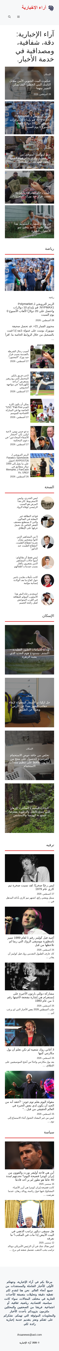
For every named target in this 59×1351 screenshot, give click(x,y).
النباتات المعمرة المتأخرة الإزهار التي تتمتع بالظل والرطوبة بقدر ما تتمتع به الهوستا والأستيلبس (29, 811)
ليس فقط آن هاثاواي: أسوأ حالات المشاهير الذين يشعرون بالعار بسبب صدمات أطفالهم (26, 562)
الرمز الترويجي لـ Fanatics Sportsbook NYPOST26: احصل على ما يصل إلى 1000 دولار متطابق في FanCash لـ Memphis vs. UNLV (17, 463)
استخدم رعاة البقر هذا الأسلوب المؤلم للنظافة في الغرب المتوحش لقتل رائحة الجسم (25, 598)
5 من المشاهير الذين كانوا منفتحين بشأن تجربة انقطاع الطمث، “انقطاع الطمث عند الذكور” (27, 542)
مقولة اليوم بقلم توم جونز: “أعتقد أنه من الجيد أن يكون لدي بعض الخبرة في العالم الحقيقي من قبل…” (29, 1105)
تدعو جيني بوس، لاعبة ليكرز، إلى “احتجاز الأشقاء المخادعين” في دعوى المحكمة (17, 436)
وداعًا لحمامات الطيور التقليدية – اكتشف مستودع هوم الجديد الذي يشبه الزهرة (29, 653)
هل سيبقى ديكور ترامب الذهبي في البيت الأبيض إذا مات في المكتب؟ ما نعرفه (32, 1235)
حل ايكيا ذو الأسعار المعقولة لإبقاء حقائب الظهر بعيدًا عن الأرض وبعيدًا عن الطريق (29, 706)
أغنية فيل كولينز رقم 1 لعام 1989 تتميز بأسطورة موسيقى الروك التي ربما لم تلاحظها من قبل (30, 941)
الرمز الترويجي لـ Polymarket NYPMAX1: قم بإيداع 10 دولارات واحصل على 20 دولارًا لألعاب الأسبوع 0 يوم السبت (30, 122)
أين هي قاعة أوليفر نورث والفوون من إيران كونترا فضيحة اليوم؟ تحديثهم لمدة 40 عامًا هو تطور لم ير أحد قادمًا (30, 1176)
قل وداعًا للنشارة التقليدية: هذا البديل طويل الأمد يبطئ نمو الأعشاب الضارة (32, 227)
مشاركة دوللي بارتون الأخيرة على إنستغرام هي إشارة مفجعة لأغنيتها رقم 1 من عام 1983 (30, 997)
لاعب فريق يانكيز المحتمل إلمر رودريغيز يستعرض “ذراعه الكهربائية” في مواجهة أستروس (17, 381)
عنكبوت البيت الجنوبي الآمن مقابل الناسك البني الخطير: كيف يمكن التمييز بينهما (30, 84)
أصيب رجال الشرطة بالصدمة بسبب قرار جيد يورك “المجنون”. (31, 194)
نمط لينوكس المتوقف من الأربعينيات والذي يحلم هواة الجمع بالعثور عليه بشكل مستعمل (30, 158)
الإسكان (47, 74)
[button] (9, 17)
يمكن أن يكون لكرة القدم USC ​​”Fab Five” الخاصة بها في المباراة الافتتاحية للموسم (17, 408)
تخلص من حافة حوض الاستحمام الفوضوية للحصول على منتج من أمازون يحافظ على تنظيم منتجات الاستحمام (29, 761)
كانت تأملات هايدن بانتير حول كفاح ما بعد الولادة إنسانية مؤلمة (25, 580)
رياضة (48, 109)
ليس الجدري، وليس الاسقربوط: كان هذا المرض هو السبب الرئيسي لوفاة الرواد (27, 502)
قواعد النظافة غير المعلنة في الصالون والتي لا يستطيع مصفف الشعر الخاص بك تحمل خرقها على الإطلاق (26, 522)
